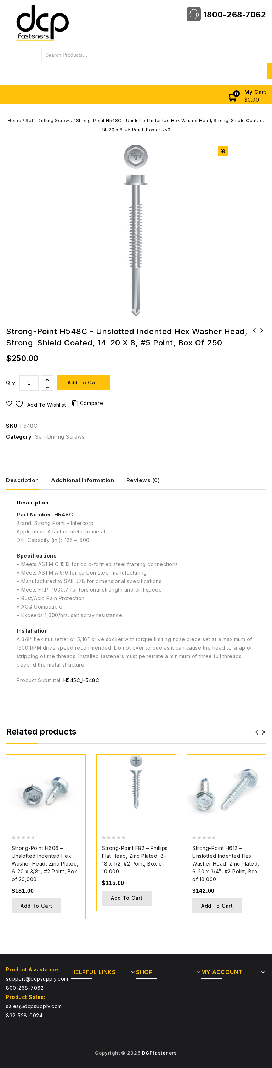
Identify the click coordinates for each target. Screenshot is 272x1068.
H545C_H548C (81, 680)
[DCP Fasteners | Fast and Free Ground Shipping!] (42, 22)
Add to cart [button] (36, 906)
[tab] (28, 480)
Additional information (82, 480)
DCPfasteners (159, 1053)
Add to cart (84, 382)
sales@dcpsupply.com (34, 1006)
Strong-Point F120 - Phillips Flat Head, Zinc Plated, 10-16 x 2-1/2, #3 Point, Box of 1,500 (254, 344)
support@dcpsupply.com (37, 979)
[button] (223, 151)
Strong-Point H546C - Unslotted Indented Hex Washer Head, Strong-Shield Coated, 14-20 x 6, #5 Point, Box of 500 (262, 344)
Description (22, 480)
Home (15, 120)
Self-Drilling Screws (49, 120)
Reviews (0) (143, 480)
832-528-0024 (24, 1015)
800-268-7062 (25, 988)
